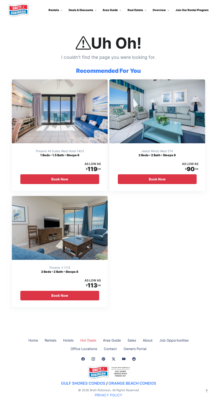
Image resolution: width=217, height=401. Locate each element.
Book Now (59, 179)
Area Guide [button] (110, 10)
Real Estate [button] (135, 10)
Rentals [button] (54, 10)
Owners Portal (135, 349)
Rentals (50, 340)
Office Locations (84, 349)
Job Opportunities (174, 340)
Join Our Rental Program (192, 10)
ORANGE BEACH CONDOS (132, 383)
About (148, 340)
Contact (110, 349)
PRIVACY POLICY (108, 395)
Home (33, 340)
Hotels (68, 340)
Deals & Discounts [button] (81, 10)
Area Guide (112, 340)
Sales (132, 340)
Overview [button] (159, 10)
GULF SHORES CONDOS (83, 383)
